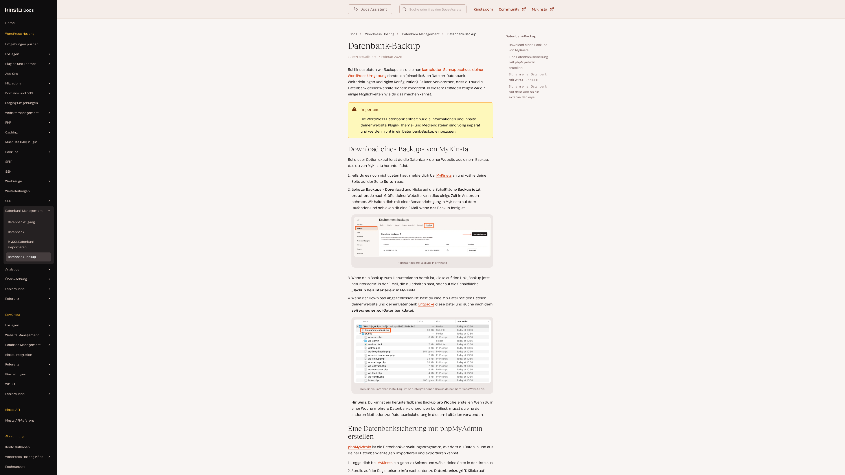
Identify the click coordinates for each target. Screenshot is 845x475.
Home (10, 23)
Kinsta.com (483, 9)
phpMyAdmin (359, 446)
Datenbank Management (420, 34)
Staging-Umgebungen (21, 103)
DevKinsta (12, 314)
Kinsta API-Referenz (19, 420)
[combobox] (433, 9)
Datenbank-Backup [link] (461, 34)
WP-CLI (10, 384)
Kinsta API (12, 409)
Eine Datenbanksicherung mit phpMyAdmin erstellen (528, 62)
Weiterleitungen (17, 191)
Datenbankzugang (21, 222)
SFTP (8, 161)
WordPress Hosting (19, 33)
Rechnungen (15, 466)
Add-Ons (11, 73)
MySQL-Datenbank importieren (21, 244)
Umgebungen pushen (22, 44)
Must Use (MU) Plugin (21, 142)
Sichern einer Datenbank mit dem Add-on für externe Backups (528, 91)
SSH (8, 171)
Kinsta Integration (18, 355)
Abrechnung (14, 436)
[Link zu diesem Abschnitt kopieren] (344, 148)
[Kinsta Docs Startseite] (17, 7)
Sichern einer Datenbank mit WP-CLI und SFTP (528, 77)
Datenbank (16, 232)
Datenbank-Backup (22, 257)
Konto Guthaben (17, 447)
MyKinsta (444, 175)
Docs (353, 34)
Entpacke (426, 304)
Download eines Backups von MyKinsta (528, 47)
